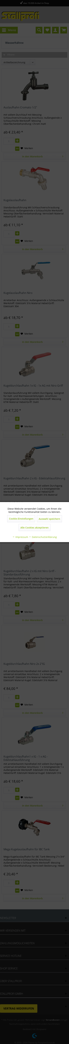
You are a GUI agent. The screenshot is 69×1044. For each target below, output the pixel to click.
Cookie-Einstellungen (21, 518)
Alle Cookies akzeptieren (34, 527)
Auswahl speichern (49, 518)
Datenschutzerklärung (44, 537)
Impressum (21, 537)
